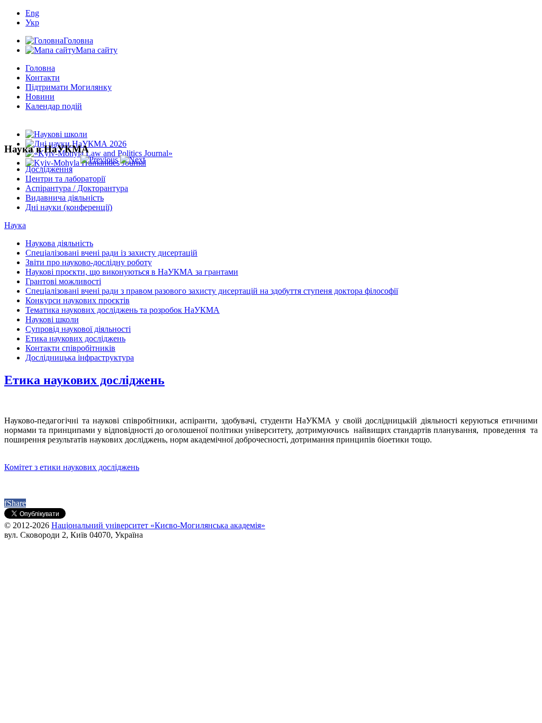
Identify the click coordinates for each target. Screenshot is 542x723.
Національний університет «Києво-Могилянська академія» (158, 525)
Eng (32, 12)
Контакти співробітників (70, 348)
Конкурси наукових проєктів (77, 300)
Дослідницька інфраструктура (79, 357)
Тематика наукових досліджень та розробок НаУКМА (122, 309)
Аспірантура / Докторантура (76, 188)
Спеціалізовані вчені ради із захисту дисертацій (111, 252)
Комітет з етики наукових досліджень (71, 467)
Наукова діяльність (59, 243)
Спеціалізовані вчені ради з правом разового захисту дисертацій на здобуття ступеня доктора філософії (211, 290)
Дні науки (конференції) (68, 207)
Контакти (42, 77)
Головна (40, 68)
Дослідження (49, 169)
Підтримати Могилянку (68, 87)
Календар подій (53, 106)
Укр (32, 22)
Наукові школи (52, 319)
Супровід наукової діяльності (78, 328)
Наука (15, 225)
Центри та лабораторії (65, 178)
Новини (40, 96)
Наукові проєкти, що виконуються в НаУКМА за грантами (131, 271)
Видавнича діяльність (64, 197)
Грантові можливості (63, 281)
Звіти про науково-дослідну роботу (88, 262)
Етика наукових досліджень (75, 338)
